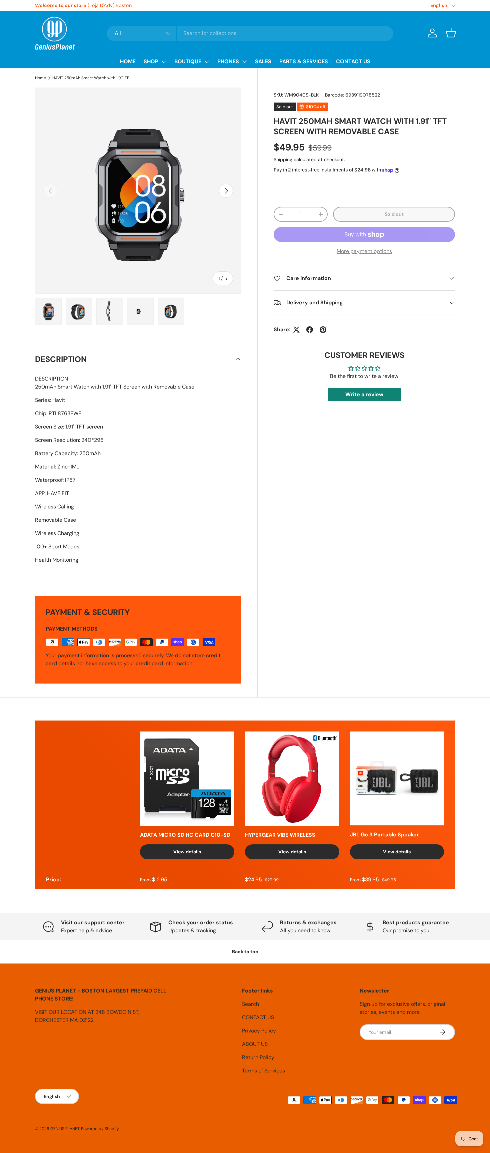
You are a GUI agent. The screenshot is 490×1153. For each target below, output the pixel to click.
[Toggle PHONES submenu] (244, 62)
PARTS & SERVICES (303, 61)
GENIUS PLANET (64, 1128)
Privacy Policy (259, 1030)
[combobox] (250, 33)
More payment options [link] (364, 251)
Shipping (283, 159)
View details (187, 852)
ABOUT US (255, 1043)
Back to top (245, 952)
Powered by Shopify (100, 1128)
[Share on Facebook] (309, 329)
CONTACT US (353, 61)
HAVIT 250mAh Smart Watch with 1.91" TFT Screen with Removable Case (92, 78)
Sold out (394, 214)
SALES (263, 61)
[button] (451, 33)
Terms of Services (263, 1070)
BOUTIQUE (187, 61)
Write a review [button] (364, 394)
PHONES (228, 61)
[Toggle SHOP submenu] (164, 62)
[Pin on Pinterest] (323, 329)
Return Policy (258, 1057)
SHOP (151, 61)
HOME (128, 61)
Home (40, 78)
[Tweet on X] (296, 329)
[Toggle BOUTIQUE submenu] (207, 62)
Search (250, 1004)
